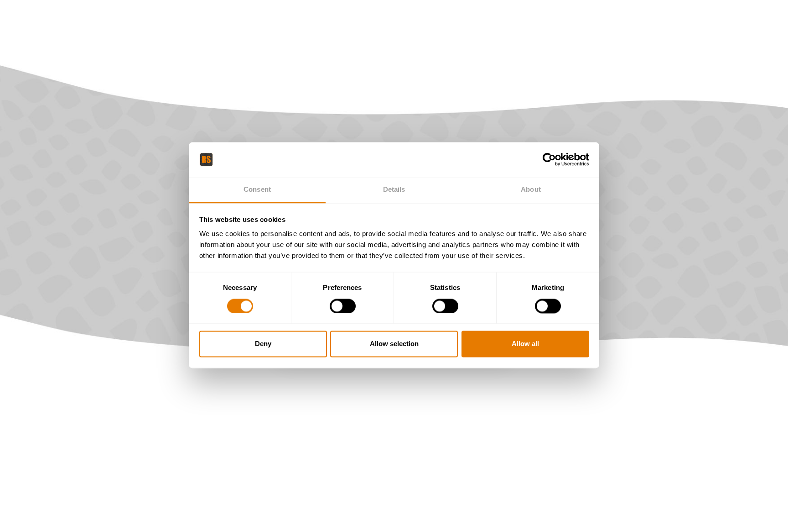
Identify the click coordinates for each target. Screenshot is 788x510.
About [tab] (531, 190)
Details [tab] (394, 190)
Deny (263, 344)
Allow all (525, 344)
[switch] (343, 306)
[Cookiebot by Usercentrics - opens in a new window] (549, 159)
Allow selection (394, 344)
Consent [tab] (257, 190)
